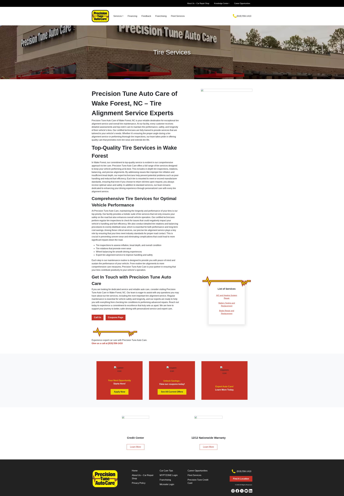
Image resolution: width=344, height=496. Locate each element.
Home (135, 471)
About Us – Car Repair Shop (198, 3)
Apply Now (119, 392)
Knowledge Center (221, 3)
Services (117, 16)
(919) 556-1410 (244, 16)
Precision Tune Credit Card (198, 481)
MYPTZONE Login (169, 475)
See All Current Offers (172, 392)
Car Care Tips (166, 471)
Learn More (135, 447)
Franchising (161, 16)
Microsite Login (167, 484)
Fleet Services (178, 16)
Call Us (97, 317)
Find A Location (241, 479)
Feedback (146, 16)
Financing (132, 16)
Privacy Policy (138, 483)
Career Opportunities (242, 3)
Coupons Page (115, 317)
